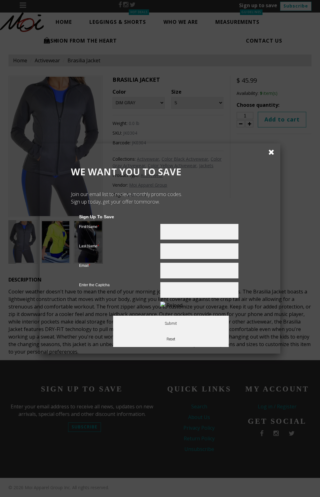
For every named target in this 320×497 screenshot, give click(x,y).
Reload (174, 305)
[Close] (269, 151)
